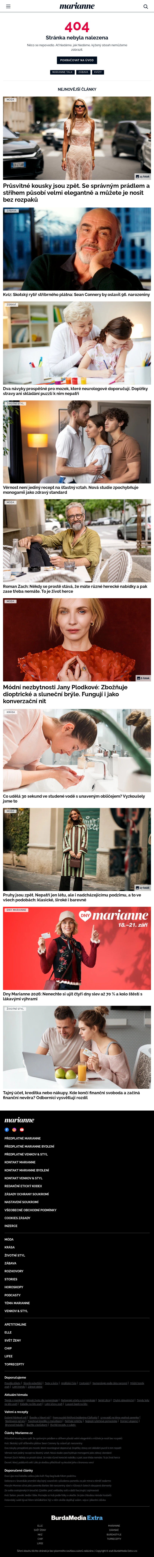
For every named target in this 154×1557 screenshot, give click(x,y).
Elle (8, 1332)
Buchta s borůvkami (37, 1425)
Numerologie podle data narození (110, 1383)
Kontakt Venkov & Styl (23, 1178)
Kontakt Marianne (20, 1162)
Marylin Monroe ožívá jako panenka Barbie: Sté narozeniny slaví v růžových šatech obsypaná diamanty (58, 1485)
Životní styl (15, 1255)
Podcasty (13, 1295)
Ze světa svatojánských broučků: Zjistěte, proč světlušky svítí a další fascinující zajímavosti (52, 1490)
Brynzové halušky (14, 1425)
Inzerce (11, 1226)
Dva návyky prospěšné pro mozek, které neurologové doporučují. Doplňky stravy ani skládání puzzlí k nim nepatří (63, 1448)
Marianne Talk (62, 72)
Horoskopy (14, 1287)
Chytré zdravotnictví (123, 1400)
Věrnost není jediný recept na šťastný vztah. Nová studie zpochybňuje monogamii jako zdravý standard (58, 1453)
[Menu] (8, 6)
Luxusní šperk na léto (76, 1404)
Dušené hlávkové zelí (15, 1417)
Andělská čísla (68, 1383)
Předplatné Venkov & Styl (26, 1154)
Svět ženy (13, 1340)
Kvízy (98, 72)
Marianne (114, 1526)
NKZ (40, 1534)
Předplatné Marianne (23, 1138)
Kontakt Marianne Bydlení (27, 1170)
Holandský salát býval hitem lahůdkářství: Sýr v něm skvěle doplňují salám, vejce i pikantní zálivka (55, 1500)
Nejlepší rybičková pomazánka (101, 1421)
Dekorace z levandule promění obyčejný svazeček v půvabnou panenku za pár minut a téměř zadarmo (58, 1481)
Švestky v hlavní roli (39, 1417)
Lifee (9, 1356)
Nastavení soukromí (21, 1202)
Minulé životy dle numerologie (42, 1400)
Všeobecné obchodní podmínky (31, 1210)
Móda (9, 1239)
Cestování (84, 1383)
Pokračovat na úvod (77, 60)
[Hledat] (145, 5)
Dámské (114, 1530)
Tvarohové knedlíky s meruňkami (45, 1421)
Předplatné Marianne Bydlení (29, 1146)
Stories (11, 1279)
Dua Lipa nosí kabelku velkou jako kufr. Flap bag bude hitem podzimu (40, 1476)
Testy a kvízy (51, 1383)
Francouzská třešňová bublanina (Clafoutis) (75, 1417)
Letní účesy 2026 (53, 1404)
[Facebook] (7, 1129)
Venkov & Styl (16, 1311)
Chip (8, 1348)
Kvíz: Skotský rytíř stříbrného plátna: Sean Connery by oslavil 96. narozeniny (43, 1443)
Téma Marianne (17, 1303)
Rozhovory (14, 1271)
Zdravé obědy (35, 1387)
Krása (10, 1247)
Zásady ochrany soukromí (27, 1194)
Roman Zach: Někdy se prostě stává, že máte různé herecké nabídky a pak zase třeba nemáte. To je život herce (62, 1457)
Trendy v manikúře (14, 1400)
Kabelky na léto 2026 (31, 1404)
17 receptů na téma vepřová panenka (119, 1417)
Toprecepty (14, 1364)
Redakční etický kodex (23, 1186)
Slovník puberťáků (32, 1383)
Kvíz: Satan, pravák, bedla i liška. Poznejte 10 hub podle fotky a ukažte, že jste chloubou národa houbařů (58, 1495)
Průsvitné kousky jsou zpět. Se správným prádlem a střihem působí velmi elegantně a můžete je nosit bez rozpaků (63, 1438)
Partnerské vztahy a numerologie (78, 1400)
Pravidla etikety (12, 1383)
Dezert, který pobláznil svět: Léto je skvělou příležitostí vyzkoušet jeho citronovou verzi (49, 1462)
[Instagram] (14, 1129)
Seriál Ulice (104, 1400)
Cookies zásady (17, 1218)
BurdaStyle (114, 1534)
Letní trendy (18, 1387)
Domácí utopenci (129, 1421)
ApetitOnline (15, 1324)
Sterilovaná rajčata (15, 1421)
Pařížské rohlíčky (73, 1421)
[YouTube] (22, 1129)
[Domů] (77, 5)
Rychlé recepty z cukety (63, 1425)
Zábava (83, 72)
